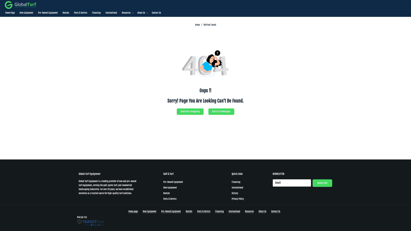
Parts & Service (169, 198)
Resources (249, 211)
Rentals (166, 193)
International (237, 187)
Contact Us (275, 211)
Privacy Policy (238, 198)
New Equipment (170, 187)
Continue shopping (190, 111)
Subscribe (322, 182)
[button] (127, 13)
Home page (133, 211)
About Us (262, 211)
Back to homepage (221, 111)
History (235, 193)
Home (197, 24)
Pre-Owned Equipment (173, 181)
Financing (236, 181)
